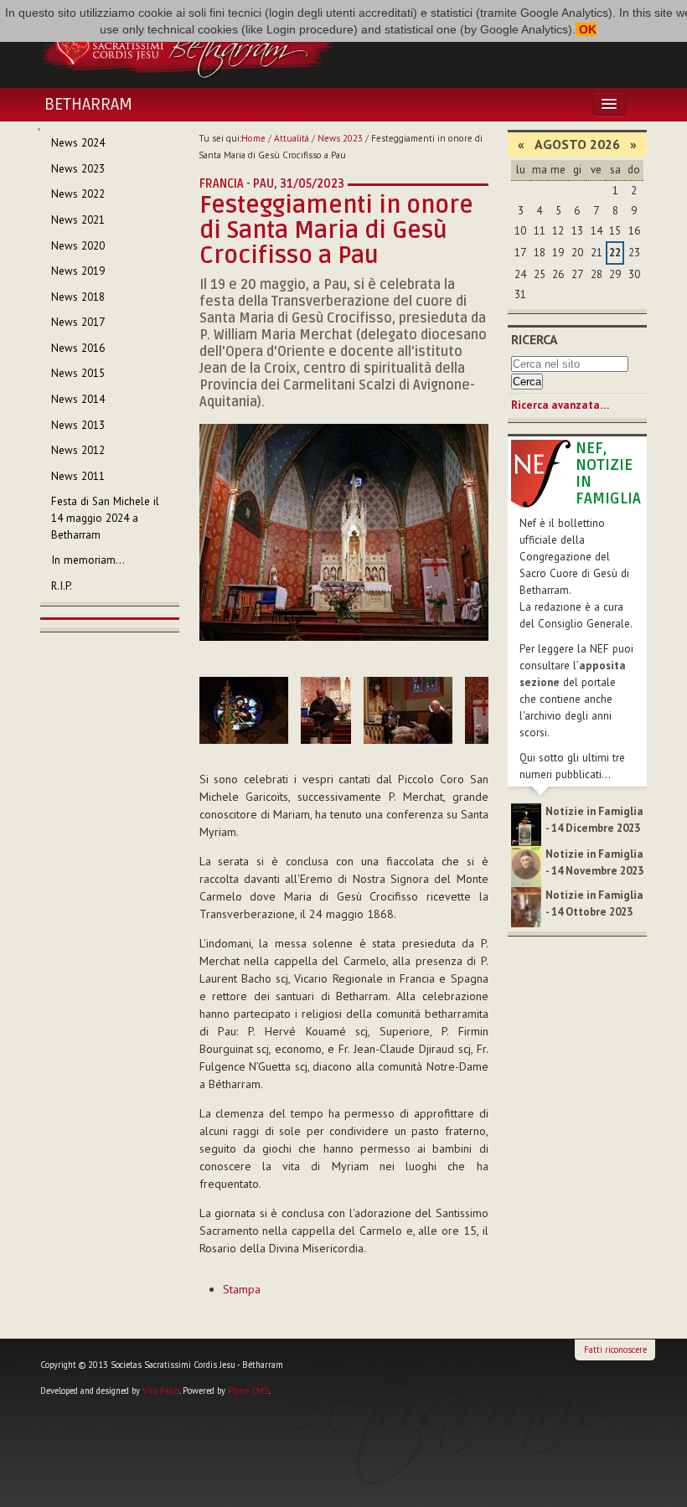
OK (586, 29)
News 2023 (340, 138)
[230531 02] (243, 710)
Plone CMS (248, 1390)
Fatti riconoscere (615, 1349)
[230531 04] (408, 710)
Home (253, 138)
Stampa (242, 1289)
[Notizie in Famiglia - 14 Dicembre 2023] (526, 824)
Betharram (88, 105)
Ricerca (534, 339)
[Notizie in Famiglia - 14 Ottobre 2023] (526, 906)
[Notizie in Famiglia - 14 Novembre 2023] (526, 866)
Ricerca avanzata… (560, 405)
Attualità (291, 138)
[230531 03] (326, 710)
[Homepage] (187, 44)
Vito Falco (160, 1390)
